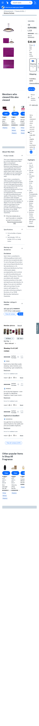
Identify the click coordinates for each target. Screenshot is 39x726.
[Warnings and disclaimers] (22, 248)
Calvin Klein (31, 21)
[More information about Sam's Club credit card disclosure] (34, 149)
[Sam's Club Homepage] (7, 2)
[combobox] (22, 3)
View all (19, 325)
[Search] (30, 2)
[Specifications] (22, 229)
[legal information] (34, 45)
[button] (5, 332)
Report (21, 377)
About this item (8, 152)
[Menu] (3, 2)
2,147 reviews (16, 311)
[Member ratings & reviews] (22, 302)
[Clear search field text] (28, 3)
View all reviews (10, 314)
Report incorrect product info (14, 222)
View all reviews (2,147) (14, 443)
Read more (31, 226)
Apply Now (31, 152)
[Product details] (22, 155)
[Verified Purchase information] (18, 357)
